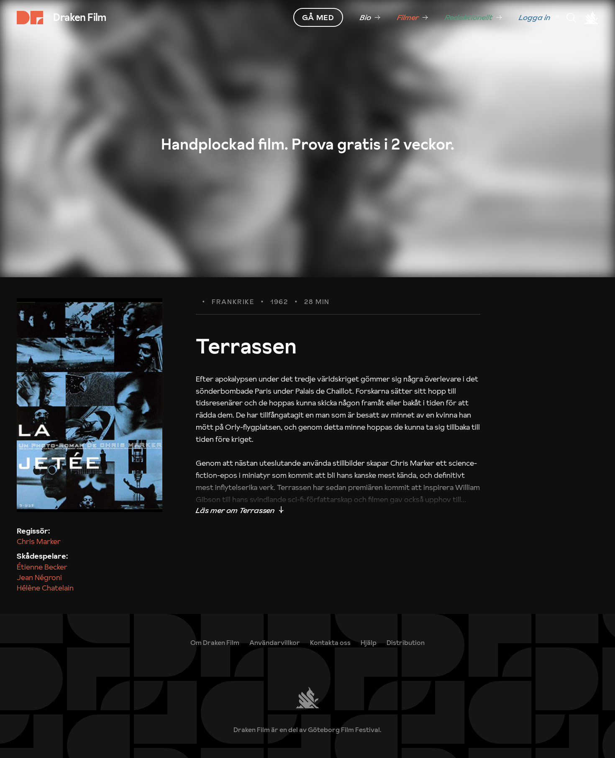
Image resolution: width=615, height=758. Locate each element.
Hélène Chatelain (45, 588)
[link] (370, 17)
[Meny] (571, 18)
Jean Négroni (39, 577)
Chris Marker (39, 541)
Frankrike (233, 302)
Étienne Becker (42, 567)
